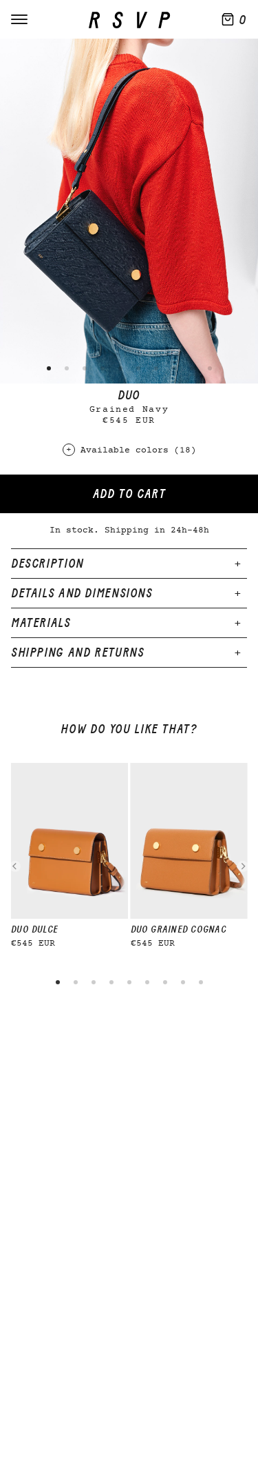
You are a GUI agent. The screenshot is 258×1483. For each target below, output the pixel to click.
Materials (41, 622)
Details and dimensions (82, 593)
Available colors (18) (138, 450)
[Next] (242, 866)
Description (47, 563)
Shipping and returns (77, 652)
